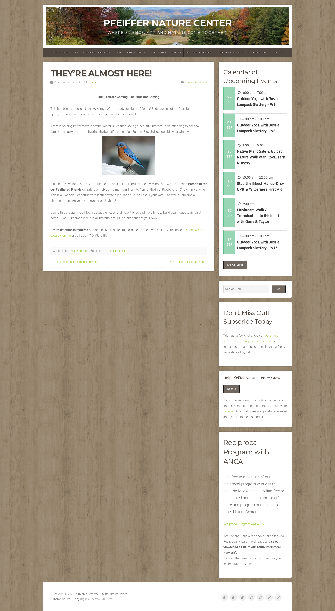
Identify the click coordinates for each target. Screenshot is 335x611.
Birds (72, 251)
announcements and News (92, 52)
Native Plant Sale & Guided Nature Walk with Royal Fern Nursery (261, 157)
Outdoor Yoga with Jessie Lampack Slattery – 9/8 (258, 128)
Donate (277, 52)
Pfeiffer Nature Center (167, 23)
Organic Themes (90, 599)
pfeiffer (95, 82)
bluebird (122, 251)
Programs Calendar (165, 52)
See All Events (235, 265)
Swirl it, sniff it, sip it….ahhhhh (186, 261)
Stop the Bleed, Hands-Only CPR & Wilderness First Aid (260, 186)
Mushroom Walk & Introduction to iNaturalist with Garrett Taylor (259, 215)
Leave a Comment (196, 82)
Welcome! (60, 52)
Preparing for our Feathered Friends (75, 261)
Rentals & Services (231, 52)
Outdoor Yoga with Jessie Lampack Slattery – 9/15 (258, 245)
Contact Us (258, 52)
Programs (82, 251)
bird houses (110, 251)
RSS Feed (107, 599)
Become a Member (199, 52)
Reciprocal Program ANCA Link (244, 524)
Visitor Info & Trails (130, 52)
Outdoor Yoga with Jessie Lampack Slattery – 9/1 (258, 101)
